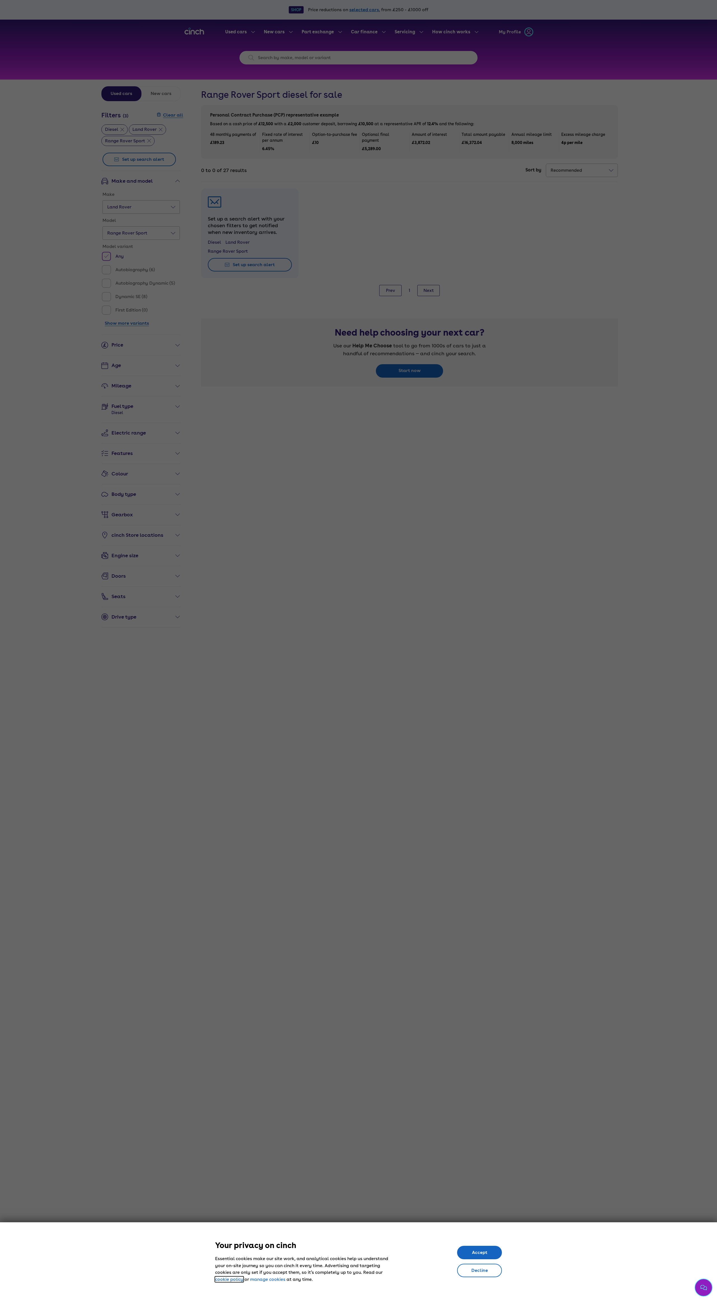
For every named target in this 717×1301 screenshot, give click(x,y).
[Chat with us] (704, 1288)
